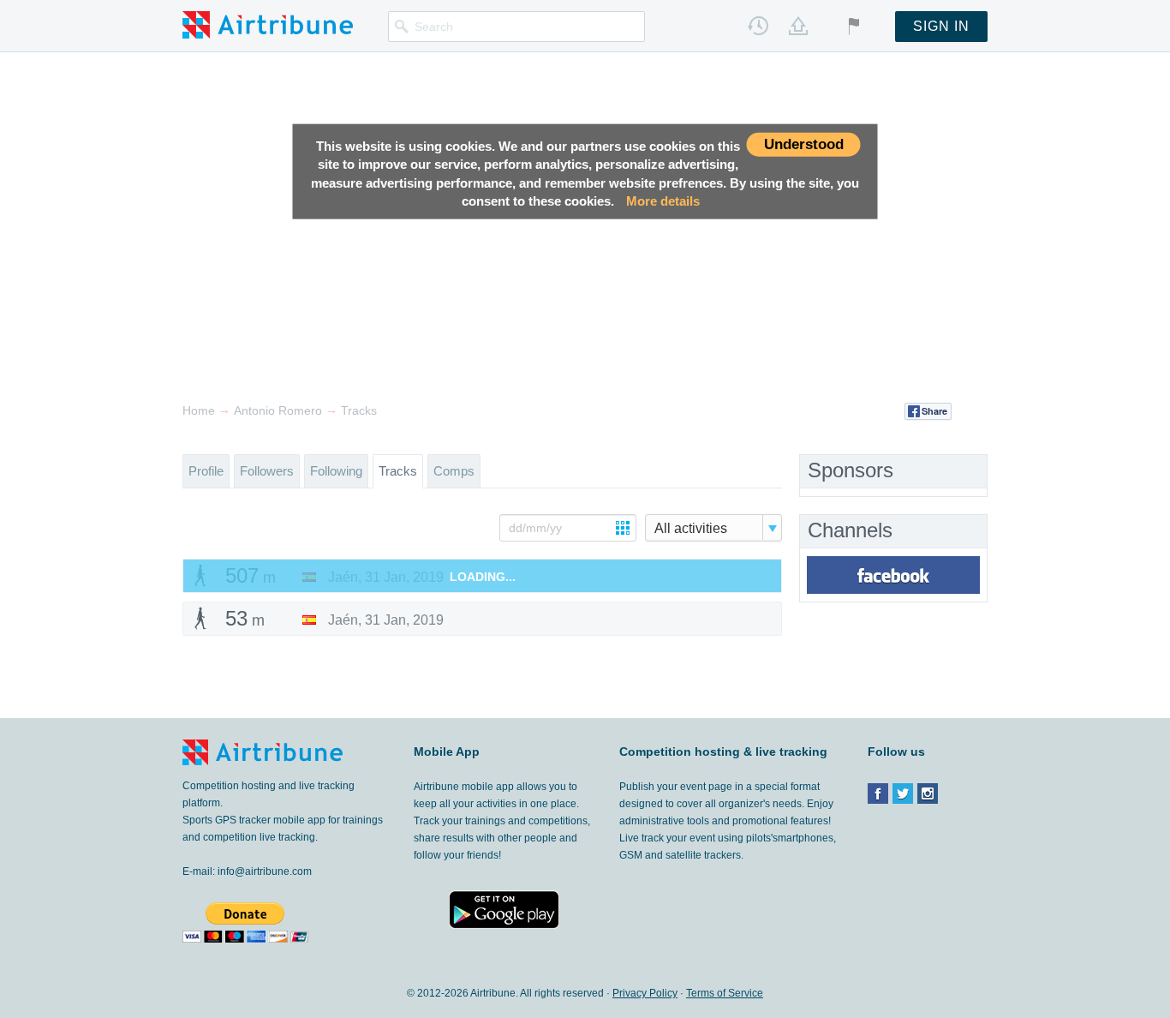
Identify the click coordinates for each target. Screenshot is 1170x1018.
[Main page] (267, 24)
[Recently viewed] (758, 25)
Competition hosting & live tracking (723, 751)
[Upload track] (798, 25)
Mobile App (447, 751)
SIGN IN (941, 26)
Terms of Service (724, 993)
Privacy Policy (645, 993)
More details (663, 201)
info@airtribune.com (265, 871)
